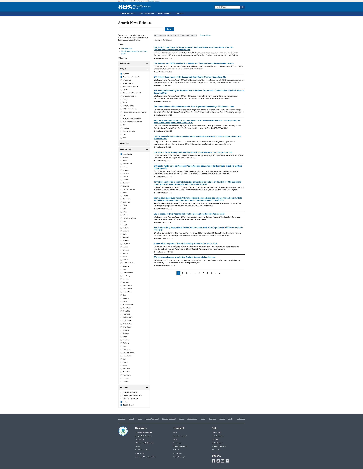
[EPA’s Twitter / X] (218, 461)
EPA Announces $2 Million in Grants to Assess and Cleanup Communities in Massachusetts (194, 63)
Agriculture (172, 35)
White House (178, 457)
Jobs (175, 439)
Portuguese (212, 419)
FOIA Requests (217, 443)
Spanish (131, 419)
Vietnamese (241, 419)
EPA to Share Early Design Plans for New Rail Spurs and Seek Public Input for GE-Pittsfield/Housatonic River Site (198, 229)
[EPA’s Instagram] (227, 461)
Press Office (124, 143)
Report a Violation (163, 13)
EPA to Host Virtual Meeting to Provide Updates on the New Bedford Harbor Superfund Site (193, 152)
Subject (123, 69)
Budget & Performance (143, 436)
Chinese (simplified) (152, 419)
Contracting (139, 439)
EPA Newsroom (126, 48)
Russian (222, 419)
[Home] (134, 7)
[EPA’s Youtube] (223, 461)
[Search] (242, 7)
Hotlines (215, 439)
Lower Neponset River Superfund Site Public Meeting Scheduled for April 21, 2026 (189, 214)
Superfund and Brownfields (188, 35)
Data (175, 432)
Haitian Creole (192, 419)
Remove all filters (205, 35)
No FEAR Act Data (142, 450)
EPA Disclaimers (218, 436)
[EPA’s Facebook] (214, 461)
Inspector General (180, 436)
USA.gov (176, 453)
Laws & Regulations (146, 13)
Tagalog (230, 419)
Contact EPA (216, 432)
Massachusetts (161, 35)
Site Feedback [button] (217, 450)
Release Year (125, 63)
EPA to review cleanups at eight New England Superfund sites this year (184, 257)
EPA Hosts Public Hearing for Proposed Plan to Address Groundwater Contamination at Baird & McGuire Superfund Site (199, 92)
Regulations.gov (179, 446)
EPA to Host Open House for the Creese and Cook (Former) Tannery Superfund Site (190, 77)
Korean (203, 419)
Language (124, 387)
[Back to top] (357, 463)
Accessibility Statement (143, 432)
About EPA (179, 13)
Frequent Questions (219, 446)
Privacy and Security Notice (145, 457)
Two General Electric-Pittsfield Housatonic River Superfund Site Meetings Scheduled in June (194, 107)
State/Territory (125, 149)
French (181, 419)
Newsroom (177, 443)
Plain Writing (140, 453)
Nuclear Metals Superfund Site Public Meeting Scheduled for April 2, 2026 (185, 243)
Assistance (121, 419)
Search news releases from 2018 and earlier (134, 52)
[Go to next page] (216, 273)
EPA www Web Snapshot (144, 443)
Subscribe (177, 450)
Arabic (140, 419)
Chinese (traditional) (169, 419)
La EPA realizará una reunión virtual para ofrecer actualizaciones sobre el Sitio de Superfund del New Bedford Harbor (197, 137)
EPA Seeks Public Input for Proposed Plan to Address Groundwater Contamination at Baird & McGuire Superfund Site (198, 167)
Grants (137, 446)
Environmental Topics (127, 13)
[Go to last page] (220, 273)
